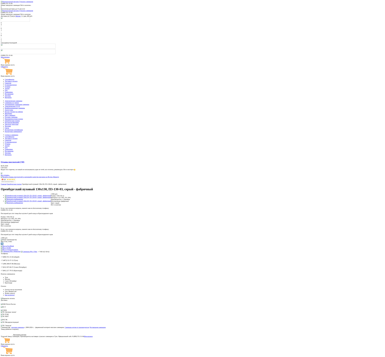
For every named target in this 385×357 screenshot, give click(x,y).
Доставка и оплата (11, 81)
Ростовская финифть (12, 122)
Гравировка (9, 92)
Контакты (8, 97)
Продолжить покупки (19, 334)
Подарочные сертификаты (14, 130)
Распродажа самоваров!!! (13, 131)
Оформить (4, 67)
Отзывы (7, 86)
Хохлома (8, 126)
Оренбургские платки (12, 121)
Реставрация (9, 94)
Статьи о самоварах (11, 135)
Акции (7, 88)
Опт (6, 90)
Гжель (7, 128)
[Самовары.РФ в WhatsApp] (10, 251)
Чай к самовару (10, 115)
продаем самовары (17, 327)
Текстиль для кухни (11, 124)
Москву (18, 16)
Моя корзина (5, 57)
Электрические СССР (12, 106)
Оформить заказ (6, 334)
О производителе (11, 85)
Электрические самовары (13, 101)
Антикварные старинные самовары (17, 104)
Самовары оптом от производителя (77, 327)
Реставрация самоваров (98, 327)
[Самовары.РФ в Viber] (29, 252)
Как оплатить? (10, 295)
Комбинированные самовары (15, 108)
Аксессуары (9, 110)
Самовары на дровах (12, 103)
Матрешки (8, 113)
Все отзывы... (5, 175)
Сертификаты (9, 79)
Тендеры (8, 96)
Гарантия (8, 83)
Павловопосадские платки (14, 119)
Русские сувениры (11, 117)
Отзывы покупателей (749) (12, 162)
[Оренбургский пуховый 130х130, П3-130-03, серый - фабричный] (28, 195)
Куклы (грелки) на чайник (14, 112)
